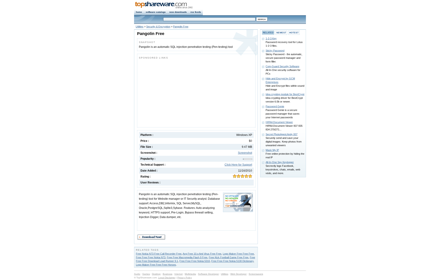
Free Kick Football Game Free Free (228, 257)
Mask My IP (272, 150)
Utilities (139, 26)
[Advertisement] (177, 92)
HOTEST (294, 32)
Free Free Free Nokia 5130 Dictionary (232, 261)
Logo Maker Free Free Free (238, 253)
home (139, 12)
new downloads (178, 12)
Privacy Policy (184, 277)
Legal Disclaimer (166, 277)
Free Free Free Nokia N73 (150, 257)
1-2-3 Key (271, 38)
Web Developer (238, 274)
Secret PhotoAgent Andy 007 (281, 134)
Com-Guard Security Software (282, 66)
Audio (137, 274)
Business (167, 274)
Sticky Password (275, 50)
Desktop (156, 274)
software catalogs (156, 12)
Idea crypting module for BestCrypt (285, 94)
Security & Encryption (158, 26)
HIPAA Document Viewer (279, 122)
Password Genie (275, 106)
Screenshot (245, 152)
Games (146, 274)
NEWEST (281, 32)
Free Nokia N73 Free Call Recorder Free (159, 253)
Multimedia (190, 274)
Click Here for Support (238, 164)
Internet (178, 274)
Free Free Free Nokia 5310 (194, 261)
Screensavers (256, 274)
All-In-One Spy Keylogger (280, 162)
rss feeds (195, 12)
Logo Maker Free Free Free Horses (156, 264)
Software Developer (208, 274)
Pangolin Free (180, 26)
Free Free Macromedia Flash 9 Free (187, 257)
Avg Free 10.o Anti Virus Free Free (202, 253)
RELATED (268, 32)
